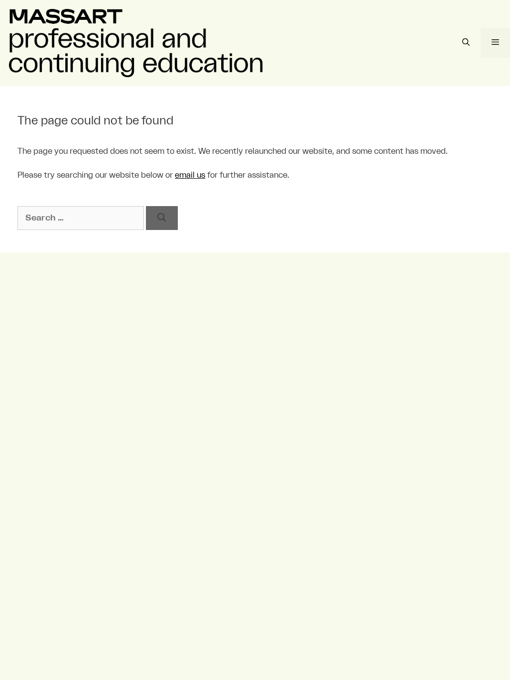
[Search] (162, 218)
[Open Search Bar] (465, 42)
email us (190, 175)
